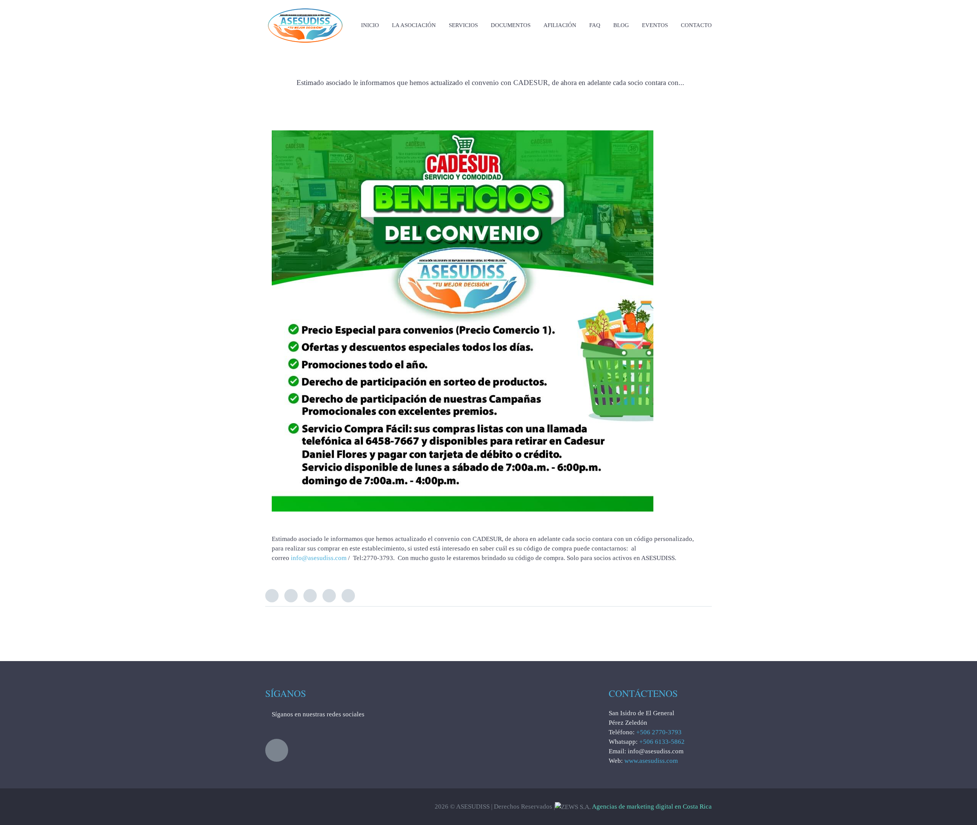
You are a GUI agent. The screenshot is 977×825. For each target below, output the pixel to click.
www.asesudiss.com (651, 760)
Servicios (463, 25)
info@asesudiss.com (319, 558)
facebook (276, 750)
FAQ (594, 25)
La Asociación (414, 25)
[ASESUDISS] (305, 7)
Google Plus (329, 595)
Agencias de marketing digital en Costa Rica (652, 806)
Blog (621, 25)
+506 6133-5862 (662, 741)
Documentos (510, 25)
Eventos (655, 25)
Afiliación (559, 25)
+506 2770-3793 (659, 732)
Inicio (370, 25)
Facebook (291, 595)
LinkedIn (310, 595)
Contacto (696, 25)
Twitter (272, 595)
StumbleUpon (348, 595)
